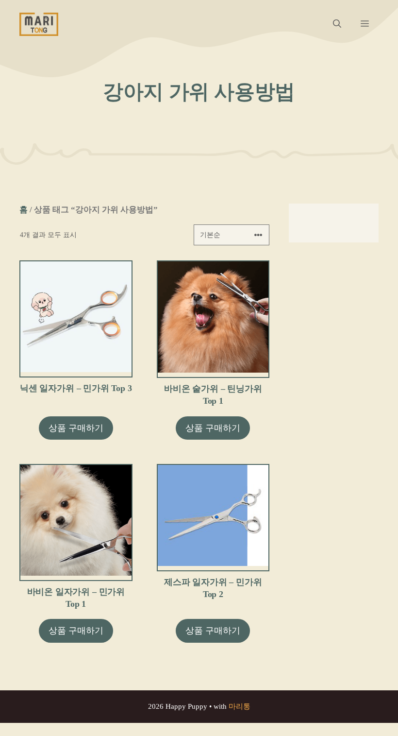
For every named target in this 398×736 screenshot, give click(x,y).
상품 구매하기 (76, 428)
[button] (337, 24)
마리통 (239, 706)
